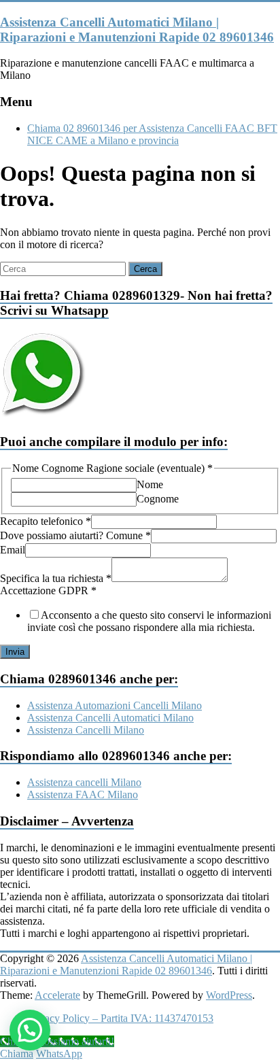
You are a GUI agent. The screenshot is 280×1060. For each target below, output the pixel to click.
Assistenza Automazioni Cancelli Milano (114, 705)
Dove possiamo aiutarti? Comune (75, 535)
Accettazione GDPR (48, 590)
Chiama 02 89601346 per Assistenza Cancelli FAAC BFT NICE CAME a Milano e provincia (152, 134)
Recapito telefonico (45, 521)
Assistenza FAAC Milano (82, 794)
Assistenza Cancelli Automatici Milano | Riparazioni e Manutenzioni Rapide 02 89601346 (137, 29)
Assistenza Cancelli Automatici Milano (110, 717)
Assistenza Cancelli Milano (85, 730)
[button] (30, 1030)
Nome (150, 484)
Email (12, 549)
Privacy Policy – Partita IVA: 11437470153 (120, 1018)
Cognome (158, 499)
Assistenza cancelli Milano (84, 782)
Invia (14, 652)
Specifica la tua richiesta (55, 578)
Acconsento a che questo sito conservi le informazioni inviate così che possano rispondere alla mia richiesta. (149, 621)
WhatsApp (59, 1053)
